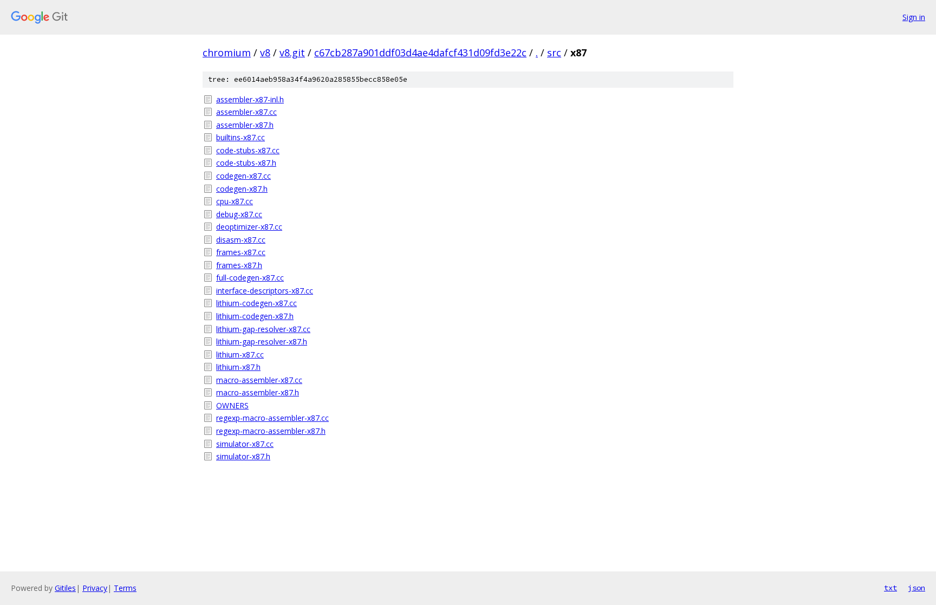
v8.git (292, 52)
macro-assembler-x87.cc (259, 380)
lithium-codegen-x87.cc (256, 303)
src (554, 52)
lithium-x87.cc (240, 354)
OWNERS (232, 405)
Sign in (913, 17)
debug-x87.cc (239, 214)
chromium (227, 52)
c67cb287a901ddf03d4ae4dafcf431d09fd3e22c (420, 52)
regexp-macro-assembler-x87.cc (272, 418)
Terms (125, 588)
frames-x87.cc (240, 252)
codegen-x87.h (242, 189)
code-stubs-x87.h (246, 163)
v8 (265, 52)
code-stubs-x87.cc (248, 150)
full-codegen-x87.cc (250, 277)
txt (890, 588)
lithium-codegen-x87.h (255, 316)
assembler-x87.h (245, 125)
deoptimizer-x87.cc (249, 227)
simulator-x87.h (243, 456)
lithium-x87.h (238, 367)
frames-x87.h (239, 265)
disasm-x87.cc (240, 240)
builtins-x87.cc (240, 137)
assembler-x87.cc (246, 112)
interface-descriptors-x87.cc (264, 290)
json (916, 588)
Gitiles (65, 588)
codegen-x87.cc (243, 176)
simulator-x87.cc (245, 444)
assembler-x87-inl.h (250, 99)
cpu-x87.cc (234, 201)
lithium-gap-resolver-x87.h (261, 341)
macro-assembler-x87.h (257, 392)
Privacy (94, 588)
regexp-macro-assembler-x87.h (271, 431)
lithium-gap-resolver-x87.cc (263, 329)
